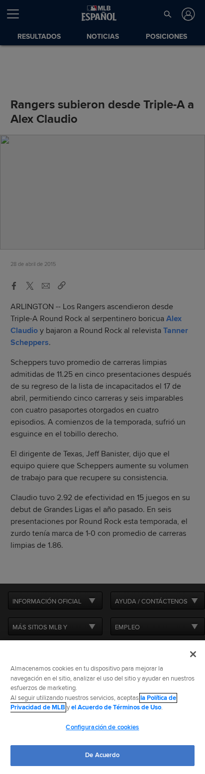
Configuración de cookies (102, 727)
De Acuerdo (102, 755)
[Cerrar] (193, 654)
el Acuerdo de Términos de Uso (116, 707)
